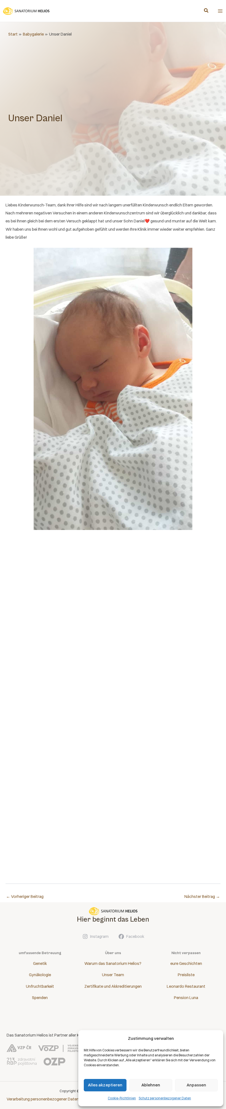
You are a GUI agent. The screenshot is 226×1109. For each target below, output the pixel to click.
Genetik (40, 963)
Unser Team (113, 974)
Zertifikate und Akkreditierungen (113, 986)
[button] (206, 11)
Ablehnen (150, 1085)
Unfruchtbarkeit (40, 986)
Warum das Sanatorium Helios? (112, 963)
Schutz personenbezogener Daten (165, 1098)
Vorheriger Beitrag (25, 896)
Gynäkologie (40, 974)
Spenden (40, 997)
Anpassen (196, 1085)
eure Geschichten (186, 963)
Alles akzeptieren (105, 1085)
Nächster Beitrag (202, 896)
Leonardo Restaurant (186, 986)
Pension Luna (186, 997)
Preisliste (186, 974)
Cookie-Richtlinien (122, 1098)
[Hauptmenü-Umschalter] (220, 11)
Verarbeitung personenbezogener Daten (43, 1099)
